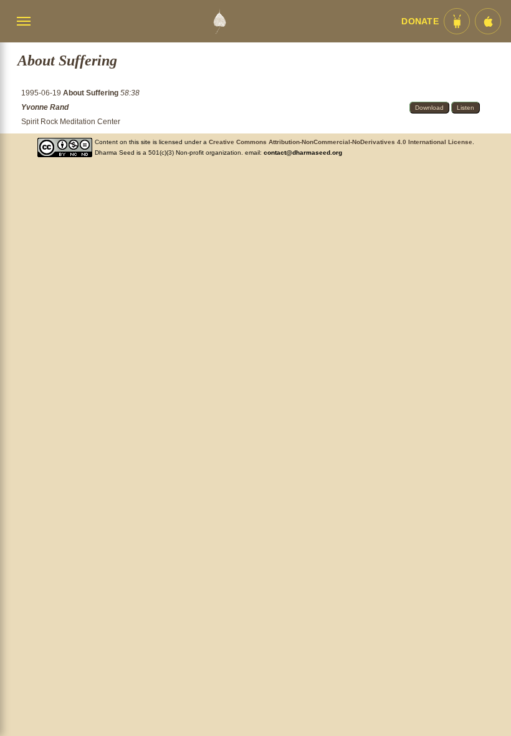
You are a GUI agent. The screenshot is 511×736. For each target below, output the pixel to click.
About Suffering (91, 93)
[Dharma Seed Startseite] (219, 21)
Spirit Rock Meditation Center (70, 121)
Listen (465, 107)
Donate (420, 21)
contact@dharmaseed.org (303, 152)
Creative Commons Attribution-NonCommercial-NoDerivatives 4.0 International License (340, 141)
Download (429, 107)
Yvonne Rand (45, 107)
